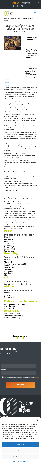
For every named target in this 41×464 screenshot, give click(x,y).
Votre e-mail (3, 369)
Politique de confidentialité (20, 461)
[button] (38, 420)
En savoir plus (37, 377)
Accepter (20, 445)
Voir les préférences (20, 457)
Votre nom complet (5, 362)
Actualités (4, 416)
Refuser (21, 451)
